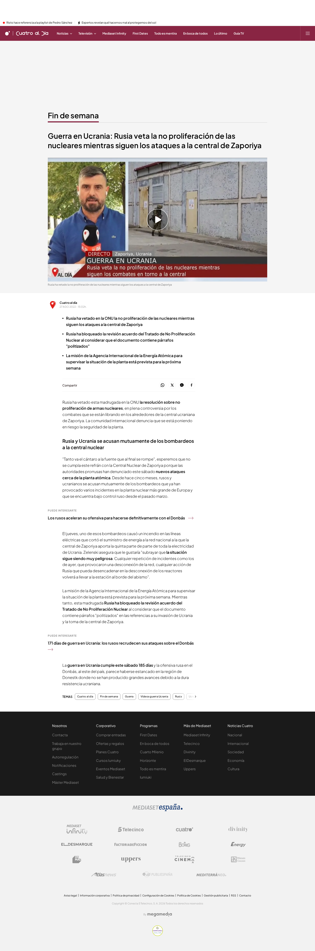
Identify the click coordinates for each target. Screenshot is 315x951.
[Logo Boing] (184, 844)
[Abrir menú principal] (308, 33)
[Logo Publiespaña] (157, 874)
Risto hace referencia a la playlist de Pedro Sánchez (39, 22)
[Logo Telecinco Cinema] (184, 859)
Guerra (129, 696)
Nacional (235, 735)
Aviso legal (70, 895)
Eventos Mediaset (110, 769)
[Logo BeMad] (76, 859)
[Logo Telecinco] (131, 829)
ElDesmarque (195, 760)
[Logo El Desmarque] (76, 844)
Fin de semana (73, 115)
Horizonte (148, 760)
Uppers (190, 769)
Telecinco (192, 743)
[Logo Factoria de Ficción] (130, 844)
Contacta (60, 735)
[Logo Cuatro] (184, 829)
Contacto (245, 895)
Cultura (233, 769)
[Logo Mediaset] (157, 810)
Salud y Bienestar (110, 777)
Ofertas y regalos (110, 743)
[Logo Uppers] (131, 859)
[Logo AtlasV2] (103, 874)
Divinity (190, 752)
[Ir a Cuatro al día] (32, 33)
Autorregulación (65, 757)
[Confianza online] (157, 934)
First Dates (148, 735)
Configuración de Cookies (158, 895)
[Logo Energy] (238, 844)
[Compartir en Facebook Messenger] (182, 385)
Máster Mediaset (65, 782)
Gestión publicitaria (216, 895)
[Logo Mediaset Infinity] (77, 829)
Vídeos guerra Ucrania (154, 696)
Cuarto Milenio (152, 752)
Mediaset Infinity (197, 735)
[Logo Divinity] (238, 829)
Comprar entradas (111, 735)
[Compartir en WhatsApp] (162, 385)
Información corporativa (95, 895)
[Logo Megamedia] (159, 914)
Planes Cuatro (107, 752)
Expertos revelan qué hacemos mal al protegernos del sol (119, 22)
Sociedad (236, 752)
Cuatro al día (68, 302)
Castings (59, 773)
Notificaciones (64, 765)
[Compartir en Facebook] (191, 385)
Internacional (238, 743)
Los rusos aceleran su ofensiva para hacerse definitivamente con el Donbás (116, 517)
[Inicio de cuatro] (7, 33)
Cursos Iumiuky (108, 760)
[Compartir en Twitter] (172, 385)
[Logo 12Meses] (238, 859)
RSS (233, 895)
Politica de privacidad (126, 895)
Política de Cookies (189, 895)
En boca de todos (154, 743)
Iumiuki (146, 777)
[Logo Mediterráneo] (211, 874)
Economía (236, 760)
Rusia (178, 696)
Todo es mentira (153, 769)
